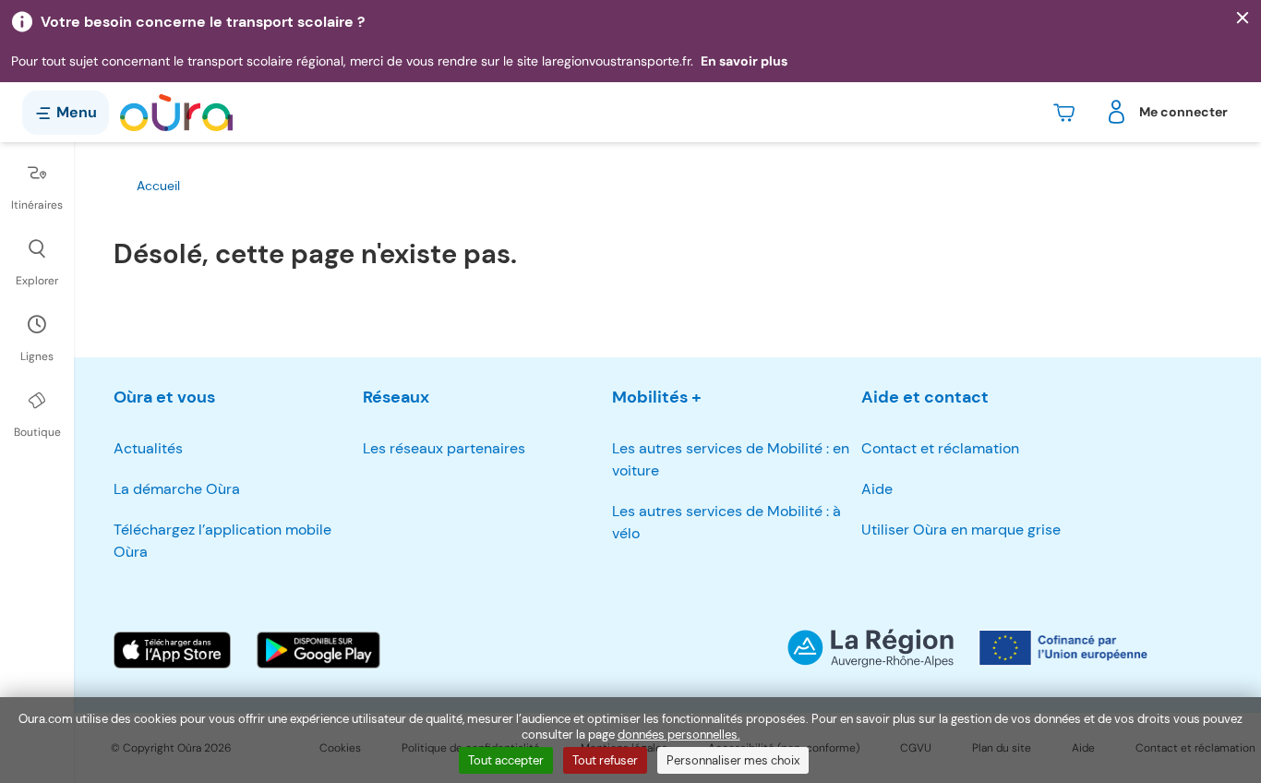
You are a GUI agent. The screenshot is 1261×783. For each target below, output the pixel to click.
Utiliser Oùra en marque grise (961, 529)
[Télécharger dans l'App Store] (172, 650)
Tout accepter (506, 760)
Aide (877, 489)
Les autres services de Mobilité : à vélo (726, 522)
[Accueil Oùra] (176, 112)
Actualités (148, 448)
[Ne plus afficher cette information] (1242, 18)
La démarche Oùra (177, 489)
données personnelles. (679, 734)
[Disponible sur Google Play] (318, 650)
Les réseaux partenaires (444, 448)
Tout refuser (605, 760)
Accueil (158, 185)
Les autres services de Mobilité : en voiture (730, 459)
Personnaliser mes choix (733, 760)
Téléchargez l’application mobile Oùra (222, 540)
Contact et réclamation (940, 448)
